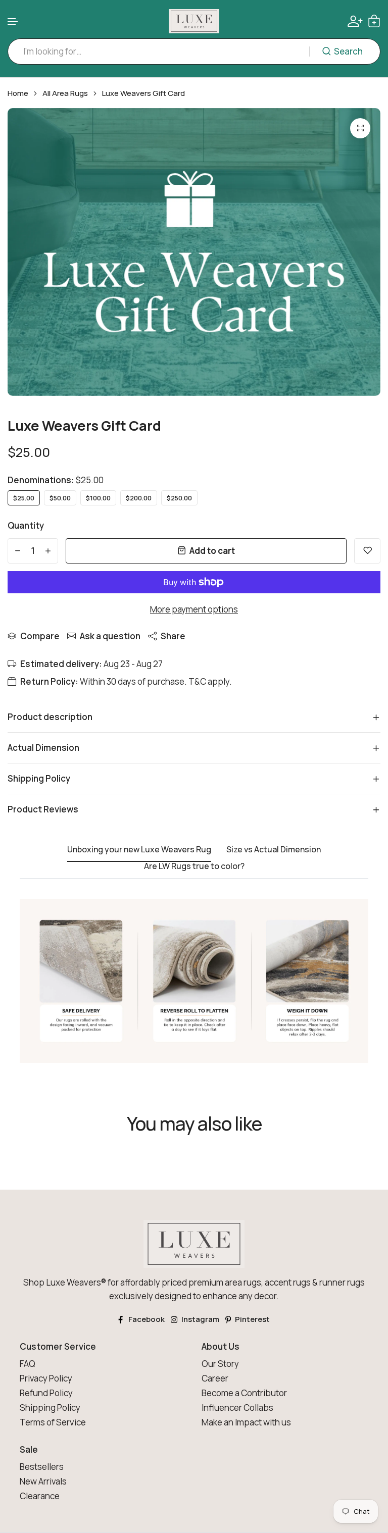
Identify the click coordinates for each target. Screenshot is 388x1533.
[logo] (194, 21)
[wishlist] (367, 551)
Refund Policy (46, 1393)
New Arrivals (43, 1481)
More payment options (194, 609)
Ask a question (110, 636)
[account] (355, 21)
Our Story (220, 1363)
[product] (360, 128)
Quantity (26, 525)
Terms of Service (53, 1422)
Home (18, 93)
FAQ (27, 1363)
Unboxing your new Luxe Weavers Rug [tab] (139, 850)
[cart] (374, 21)
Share (173, 636)
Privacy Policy (46, 1378)
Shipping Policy (50, 1407)
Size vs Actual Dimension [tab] (273, 850)
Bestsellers (42, 1466)
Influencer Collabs (237, 1407)
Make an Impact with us (246, 1422)
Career (215, 1378)
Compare (40, 636)
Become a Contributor (244, 1393)
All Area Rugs (65, 93)
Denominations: (56, 480)
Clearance (40, 1496)
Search (348, 51)
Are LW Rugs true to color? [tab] (194, 866)
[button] (13, 22)
